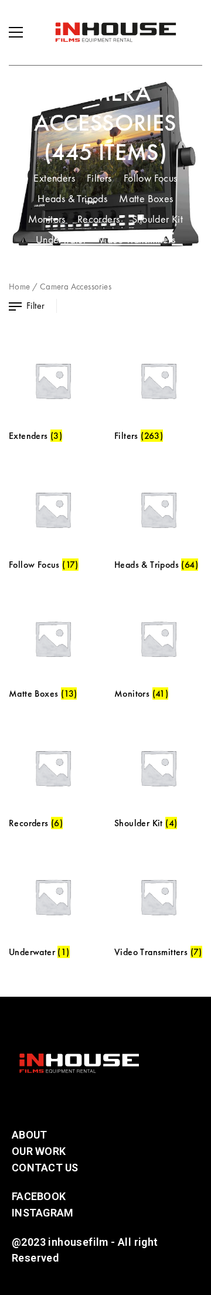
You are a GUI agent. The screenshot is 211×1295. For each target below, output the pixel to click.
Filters (99, 178)
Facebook (39, 1196)
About (29, 1135)
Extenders (54, 178)
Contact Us (45, 1167)
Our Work (39, 1151)
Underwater (61, 239)
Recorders (98, 219)
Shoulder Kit (157, 219)
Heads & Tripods (72, 198)
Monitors (47, 219)
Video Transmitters (136, 239)
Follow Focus (151, 178)
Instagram (42, 1213)
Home (19, 286)
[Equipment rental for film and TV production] (115, 32)
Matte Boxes (146, 198)
